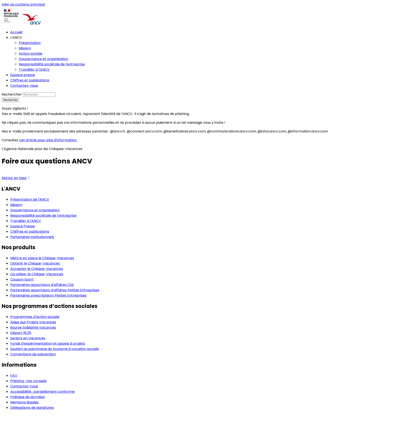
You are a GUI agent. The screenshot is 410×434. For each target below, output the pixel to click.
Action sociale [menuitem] (30, 53)
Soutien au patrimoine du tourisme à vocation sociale (54, 348)
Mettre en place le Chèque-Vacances (42, 258)
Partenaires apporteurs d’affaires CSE (42, 284)
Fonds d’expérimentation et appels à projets (47, 343)
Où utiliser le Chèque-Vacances (36, 274)
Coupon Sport (22, 279)
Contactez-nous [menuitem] (24, 85)
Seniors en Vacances (27, 338)
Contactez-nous (24, 386)
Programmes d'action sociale (34, 316)
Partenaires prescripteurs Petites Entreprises (48, 295)
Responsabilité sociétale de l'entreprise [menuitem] (52, 64)
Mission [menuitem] (25, 48)
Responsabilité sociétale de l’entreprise (43, 215)
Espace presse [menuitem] (22, 74)
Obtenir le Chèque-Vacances (35, 263)
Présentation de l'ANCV (29, 199)
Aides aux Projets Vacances (33, 322)
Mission (16, 204)
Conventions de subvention (33, 354)
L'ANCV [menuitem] (16, 37)
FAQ (13, 375)
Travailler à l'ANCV (25, 220)
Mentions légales (24, 402)
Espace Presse (22, 226)
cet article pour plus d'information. (48, 140)
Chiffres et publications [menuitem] (29, 80)
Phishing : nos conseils (28, 380)
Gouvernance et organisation (35, 210)
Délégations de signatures (32, 407)
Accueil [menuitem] (16, 32)
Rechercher (12, 94)
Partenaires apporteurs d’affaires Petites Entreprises (54, 290)
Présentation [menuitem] (30, 42)
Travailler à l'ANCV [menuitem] (34, 69)
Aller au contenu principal (23, 4)
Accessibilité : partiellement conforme (42, 391)
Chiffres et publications (29, 231)
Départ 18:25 (20, 332)
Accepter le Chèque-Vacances (36, 268)
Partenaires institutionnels (32, 236)
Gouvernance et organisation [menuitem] (43, 58)
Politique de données (27, 396)
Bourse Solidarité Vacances (33, 327)
